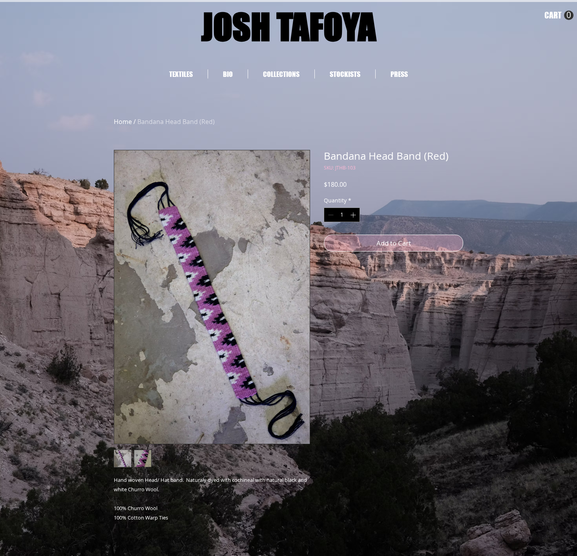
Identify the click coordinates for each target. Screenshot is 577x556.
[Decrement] (330, 215)
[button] (558, 15)
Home (123, 121)
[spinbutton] (342, 215)
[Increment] (354, 215)
